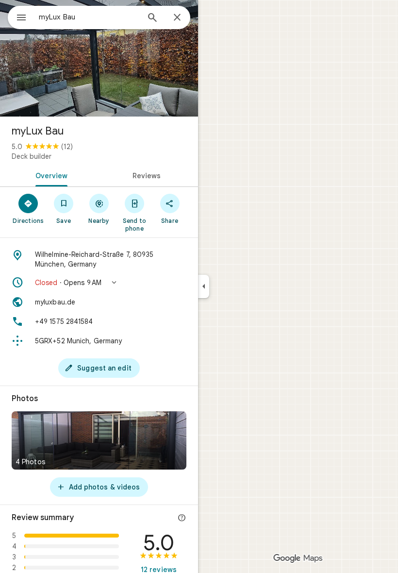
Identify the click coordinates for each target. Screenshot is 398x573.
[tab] (49, 174)
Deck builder (31, 156)
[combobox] (89, 17)
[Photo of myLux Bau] (99, 58)
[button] (99, 282)
